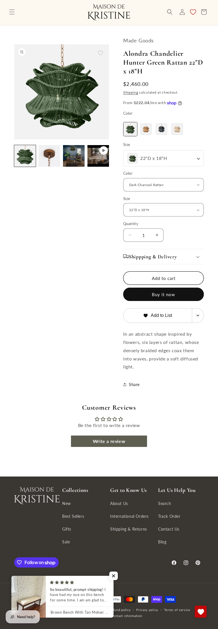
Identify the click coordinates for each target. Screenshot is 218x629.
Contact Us (168, 529)
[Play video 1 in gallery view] (98, 156)
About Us (119, 503)
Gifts (66, 529)
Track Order (169, 516)
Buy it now (163, 294)
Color (128, 113)
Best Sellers (73, 516)
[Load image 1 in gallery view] (25, 156)
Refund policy (120, 610)
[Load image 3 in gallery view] (74, 156)
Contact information (126, 616)
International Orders (129, 516)
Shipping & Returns (128, 529)
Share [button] (134, 384)
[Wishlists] (201, 612)
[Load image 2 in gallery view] (49, 156)
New (66, 503)
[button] (12, 12)
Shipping (130, 92)
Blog (162, 541)
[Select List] (198, 315)
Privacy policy (147, 610)
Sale (66, 541)
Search (164, 503)
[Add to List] (100, 53)
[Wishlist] (193, 12)
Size (126, 144)
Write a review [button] (109, 441)
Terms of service (177, 610)
